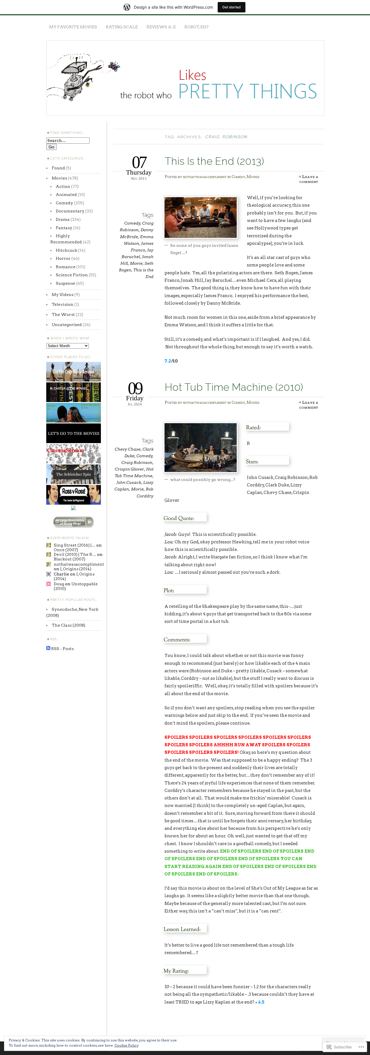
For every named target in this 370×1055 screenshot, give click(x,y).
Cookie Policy (126, 1045)
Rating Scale (122, 27)
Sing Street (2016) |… (74, 545)
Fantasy (64, 227)
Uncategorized (67, 324)
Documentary (70, 211)
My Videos (62, 294)
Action (63, 186)
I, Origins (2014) (75, 569)
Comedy (238, 176)
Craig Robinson (136, 462)
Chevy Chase (127, 449)
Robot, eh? (196, 27)
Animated (66, 194)
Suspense (65, 283)
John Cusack (128, 482)
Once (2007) (66, 549)
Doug (59, 584)
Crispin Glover (129, 469)
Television (62, 304)
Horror (63, 258)
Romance (65, 266)
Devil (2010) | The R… (75, 554)
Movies (253, 176)
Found (58, 168)
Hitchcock (66, 250)
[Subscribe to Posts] (48, 648)
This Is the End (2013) (214, 161)
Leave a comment (308, 179)
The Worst (63, 314)
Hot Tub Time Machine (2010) (234, 387)
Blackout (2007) (69, 559)
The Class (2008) (68, 625)
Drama (63, 219)
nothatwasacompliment (205, 176)
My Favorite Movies (73, 27)
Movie (136, 263)
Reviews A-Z (161, 27)
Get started (231, 7)
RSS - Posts (62, 648)
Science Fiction (72, 275)
